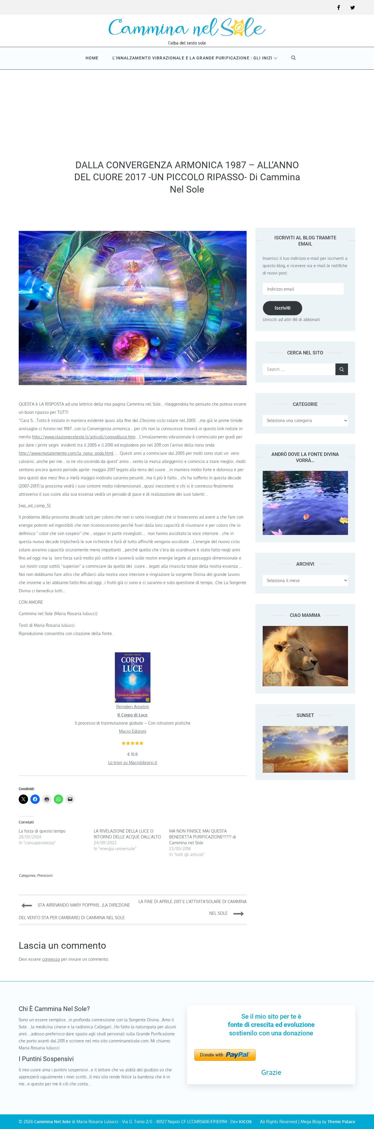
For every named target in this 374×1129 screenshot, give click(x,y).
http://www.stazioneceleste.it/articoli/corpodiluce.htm (83, 436)
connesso (51, 959)
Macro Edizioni (132, 731)
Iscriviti (282, 308)
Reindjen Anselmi (132, 706)
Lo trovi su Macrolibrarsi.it (132, 762)
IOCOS (245, 1121)
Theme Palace (341, 1121)
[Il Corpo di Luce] (132, 656)
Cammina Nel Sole (52, 1121)
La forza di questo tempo (42, 830)
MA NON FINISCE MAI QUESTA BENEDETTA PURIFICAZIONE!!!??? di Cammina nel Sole (202, 836)
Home (92, 58)
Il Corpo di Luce (132, 714)
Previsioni (44, 875)
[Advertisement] (187, 112)
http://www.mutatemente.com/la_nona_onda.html (66, 453)
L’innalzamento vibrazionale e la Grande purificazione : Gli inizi (192, 58)
